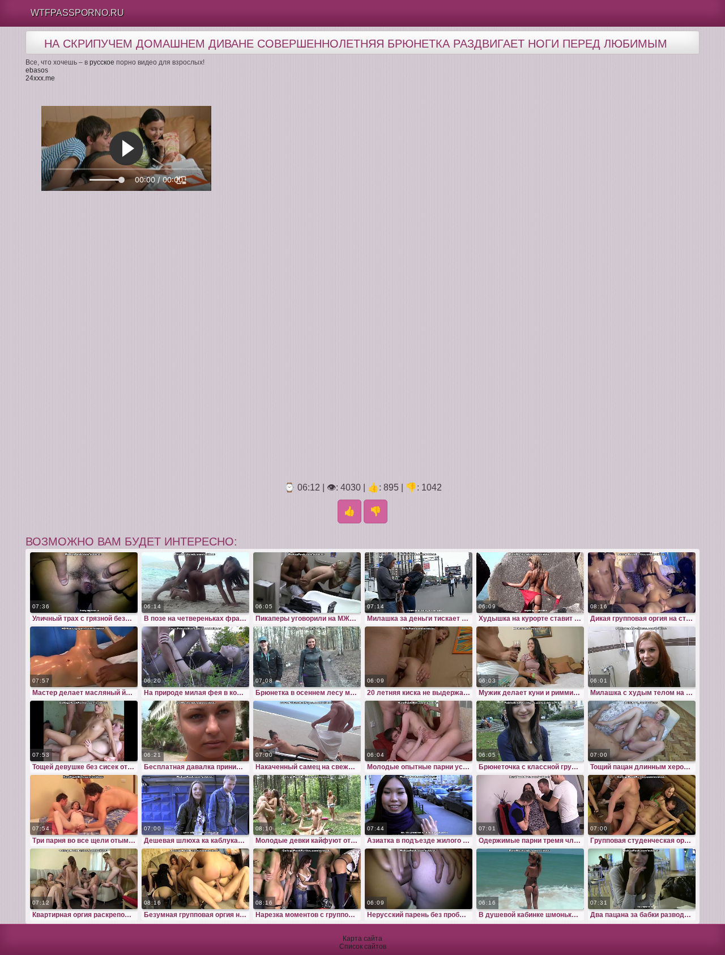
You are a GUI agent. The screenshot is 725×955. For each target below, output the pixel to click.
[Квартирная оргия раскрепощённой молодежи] (84, 879)
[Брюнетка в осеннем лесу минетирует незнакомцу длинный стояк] (307, 656)
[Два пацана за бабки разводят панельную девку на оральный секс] (642, 879)
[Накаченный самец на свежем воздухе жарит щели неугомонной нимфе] (307, 731)
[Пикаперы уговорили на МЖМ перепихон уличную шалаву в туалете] (307, 582)
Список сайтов (362, 946)
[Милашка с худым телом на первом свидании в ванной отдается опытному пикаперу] (642, 656)
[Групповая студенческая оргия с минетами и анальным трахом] (642, 805)
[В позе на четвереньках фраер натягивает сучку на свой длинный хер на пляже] (195, 582)
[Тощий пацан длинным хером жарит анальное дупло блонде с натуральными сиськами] (642, 731)
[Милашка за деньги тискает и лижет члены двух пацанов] (418, 582)
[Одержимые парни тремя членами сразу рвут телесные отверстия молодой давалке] (530, 805)
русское (101, 62)
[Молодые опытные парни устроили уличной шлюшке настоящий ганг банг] (418, 731)
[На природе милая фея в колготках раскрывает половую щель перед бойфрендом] (195, 656)
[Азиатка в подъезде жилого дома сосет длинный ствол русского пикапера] (418, 805)
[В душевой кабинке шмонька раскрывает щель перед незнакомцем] (530, 879)
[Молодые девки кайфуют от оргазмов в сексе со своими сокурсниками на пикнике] (307, 805)
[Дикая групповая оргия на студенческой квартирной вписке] (642, 582)
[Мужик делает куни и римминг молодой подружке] (530, 656)
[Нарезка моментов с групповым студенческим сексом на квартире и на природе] (307, 879)
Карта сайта (362, 939)
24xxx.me (40, 78)
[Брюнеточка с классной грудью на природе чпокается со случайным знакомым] (530, 731)
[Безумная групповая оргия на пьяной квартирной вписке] (195, 879)
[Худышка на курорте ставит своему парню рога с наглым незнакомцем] (530, 582)
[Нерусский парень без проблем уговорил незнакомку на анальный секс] (418, 879)
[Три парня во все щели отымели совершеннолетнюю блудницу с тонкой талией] (84, 805)
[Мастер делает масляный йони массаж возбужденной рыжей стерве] (84, 656)
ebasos (36, 70)
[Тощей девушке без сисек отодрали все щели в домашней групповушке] (84, 731)
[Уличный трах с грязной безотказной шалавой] (84, 582)
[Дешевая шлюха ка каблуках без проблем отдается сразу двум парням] (195, 805)
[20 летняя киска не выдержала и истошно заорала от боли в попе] (418, 656)
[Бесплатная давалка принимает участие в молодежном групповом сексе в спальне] (195, 731)
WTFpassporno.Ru (77, 13)
